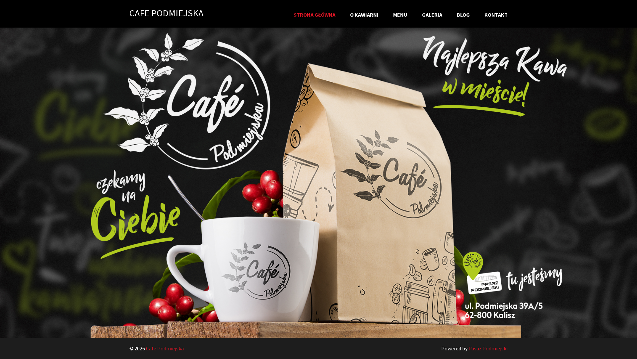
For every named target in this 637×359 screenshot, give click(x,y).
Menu (400, 15)
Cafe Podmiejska (166, 13)
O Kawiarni (364, 15)
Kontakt (496, 15)
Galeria (432, 15)
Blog (463, 15)
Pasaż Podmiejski (488, 348)
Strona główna (314, 15)
